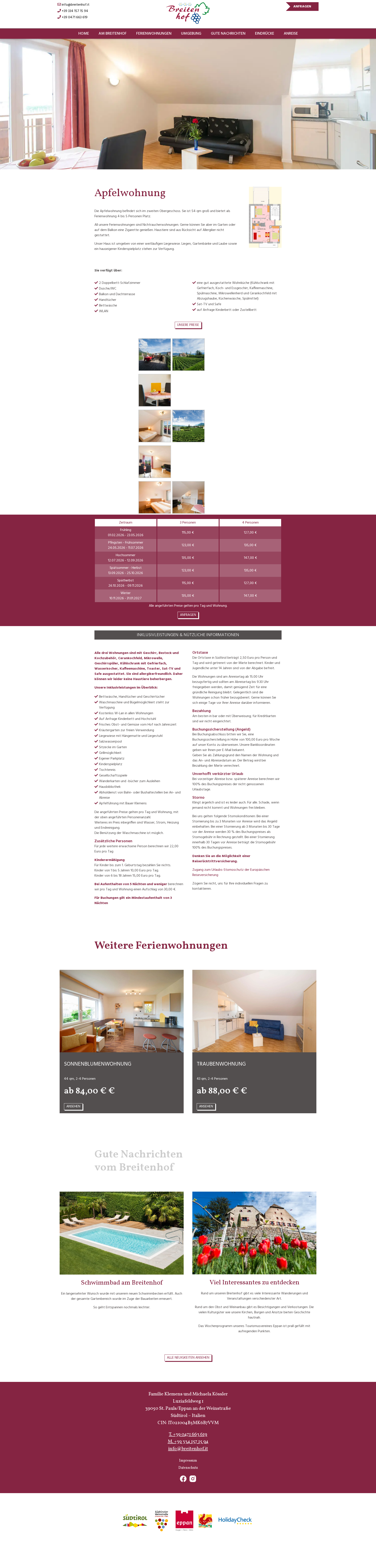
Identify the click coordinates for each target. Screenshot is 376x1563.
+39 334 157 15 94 (74, 11)
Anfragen (302, 6)
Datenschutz (188, 1467)
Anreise (291, 34)
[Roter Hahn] (205, 1521)
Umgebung (191, 34)
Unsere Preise (188, 325)
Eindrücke (264, 34)
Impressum (188, 1460)
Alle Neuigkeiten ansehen (188, 1358)
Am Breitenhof (113, 34)
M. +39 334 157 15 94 (188, 1441)
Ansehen (73, 1106)
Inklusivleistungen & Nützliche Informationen (188, 635)
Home (83, 34)
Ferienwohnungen (153, 34)
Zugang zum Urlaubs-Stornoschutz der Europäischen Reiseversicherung (231, 872)
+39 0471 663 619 (74, 17)
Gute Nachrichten (228, 34)
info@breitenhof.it (75, 5)
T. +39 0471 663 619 (188, 1434)
